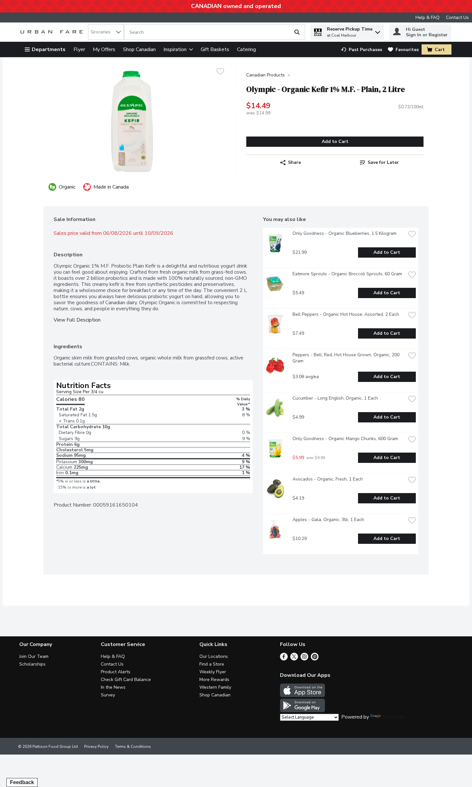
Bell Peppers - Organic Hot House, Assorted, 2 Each (346, 314)
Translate (393, 717)
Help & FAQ (427, 17)
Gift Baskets (215, 49)
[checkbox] (220, 72)
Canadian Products (265, 75)
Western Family (215, 687)
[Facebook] (284, 658)
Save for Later (383, 162)
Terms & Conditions (133, 746)
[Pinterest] (315, 658)
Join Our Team (33, 656)
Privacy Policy (96, 746)
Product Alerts (115, 672)
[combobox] (106, 32)
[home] (53, 32)
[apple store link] (302, 695)
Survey (108, 695)
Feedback (22, 782)
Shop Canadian (139, 49)
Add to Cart (335, 141)
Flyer (79, 49)
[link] (361, 50)
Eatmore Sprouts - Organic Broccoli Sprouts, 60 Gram (347, 274)
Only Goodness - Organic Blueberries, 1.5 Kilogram (345, 233)
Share (294, 162)
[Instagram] (304, 658)
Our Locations (213, 656)
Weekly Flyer (212, 672)
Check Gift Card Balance (126, 679)
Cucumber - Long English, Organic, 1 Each (335, 398)
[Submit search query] (297, 32)
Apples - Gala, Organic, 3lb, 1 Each (328, 520)
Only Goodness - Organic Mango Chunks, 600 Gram (345, 439)
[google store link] (302, 710)
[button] (377, 30)
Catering (246, 49)
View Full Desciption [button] (77, 320)
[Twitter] (294, 658)
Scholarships (32, 664)
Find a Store (211, 664)
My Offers (104, 49)
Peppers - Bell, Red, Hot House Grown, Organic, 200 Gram (347, 358)
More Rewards (214, 679)
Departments (49, 49)
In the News (113, 687)
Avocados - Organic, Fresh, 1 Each (328, 479)
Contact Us (457, 17)
